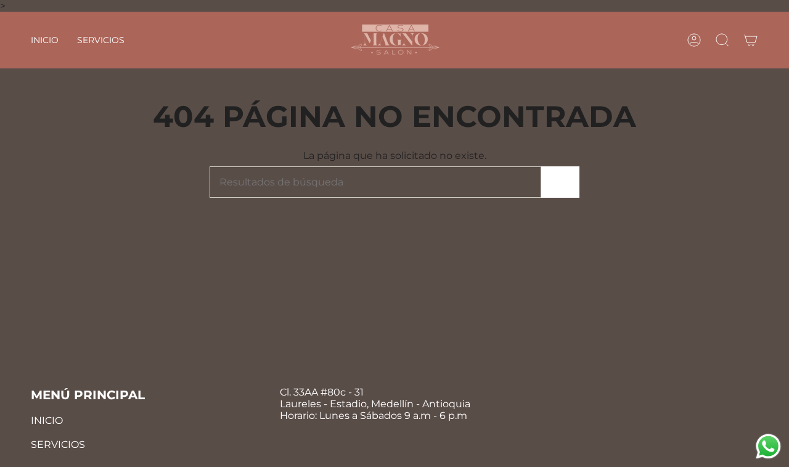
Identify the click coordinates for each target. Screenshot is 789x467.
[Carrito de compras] (751, 40)
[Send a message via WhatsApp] (768, 446)
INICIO (47, 420)
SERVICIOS (58, 444)
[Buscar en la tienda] (560, 182)
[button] (101, 40)
